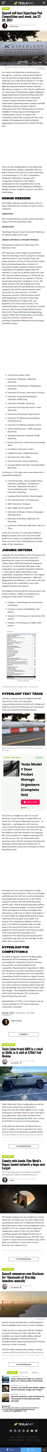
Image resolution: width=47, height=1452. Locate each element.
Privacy (37, 1440)
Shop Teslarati (13, 757)
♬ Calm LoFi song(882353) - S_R (14, 1411)
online (10, 192)
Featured (31, 1013)
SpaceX (16, 956)
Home (12, 1437)
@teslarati (6, 1406)
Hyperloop (7, 1015)
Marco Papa (14, 26)
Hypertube (6, 824)
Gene (12, 1180)
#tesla (11, 1409)
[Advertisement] (23, 147)
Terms (28, 1440)
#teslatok (18, 1409)
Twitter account (37, 930)
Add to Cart (32, 802)
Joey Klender (15, 1063)
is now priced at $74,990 (22, 1118)
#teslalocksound (28, 1409)
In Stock (39, 757)
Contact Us (32, 1437)
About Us (21, 1437)
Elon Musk (21, 1013)
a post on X (37, 1228)
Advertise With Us (16, 1440)
